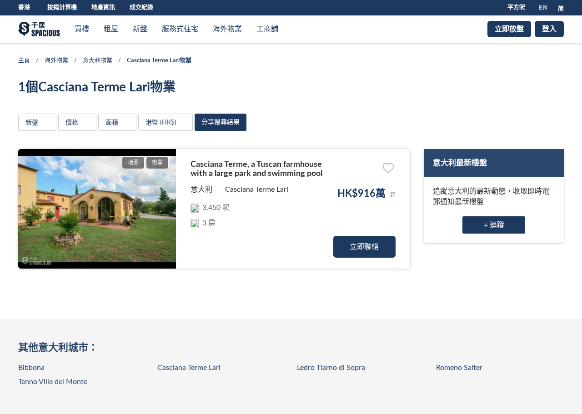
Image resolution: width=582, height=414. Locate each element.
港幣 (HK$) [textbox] (161, 123)
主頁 (24, 61)
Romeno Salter (459, 367)
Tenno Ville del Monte (52, 381)
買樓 (82, 29)
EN (543, 7)
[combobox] (165, 122)
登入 (549, 29)
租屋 (111, 29)
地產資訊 (103, 7)
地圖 (133, 162)
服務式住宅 (180, 29)
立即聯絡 (364, 246)
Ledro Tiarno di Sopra (331, 367)
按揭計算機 (62, 7)
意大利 (201, 189)
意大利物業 (97, 61)
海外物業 (227, 29)
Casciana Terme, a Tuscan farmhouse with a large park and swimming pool (256, 169)
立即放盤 (509, 29)
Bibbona (31, 367)
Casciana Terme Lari (256, 189)
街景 (157, 162)
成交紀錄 (141, 7)
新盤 (140, 29)
